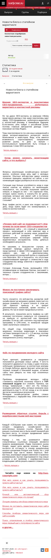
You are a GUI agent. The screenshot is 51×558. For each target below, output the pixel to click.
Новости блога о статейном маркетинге (18, 23)
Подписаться (16, 30)
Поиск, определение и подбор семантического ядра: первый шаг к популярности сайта (25, 521)
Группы (25, 12)
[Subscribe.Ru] (16, 3)
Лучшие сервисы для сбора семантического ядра (25, 501)
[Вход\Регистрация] (43, 3)
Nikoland (19, 552)
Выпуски (8, 12)
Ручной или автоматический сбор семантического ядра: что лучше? (25, 495)
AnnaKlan (11, 57)
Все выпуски (28, 83)
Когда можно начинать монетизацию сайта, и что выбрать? (25, 159)
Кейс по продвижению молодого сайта (23, 353)
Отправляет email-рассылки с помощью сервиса (26, 8)
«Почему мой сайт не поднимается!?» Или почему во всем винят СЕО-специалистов (25, 225)
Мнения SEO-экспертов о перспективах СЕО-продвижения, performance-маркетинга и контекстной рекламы (25, 104)
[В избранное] (7, 543)
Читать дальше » (10, 150)
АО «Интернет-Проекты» (15, 550)
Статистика (9, 65)
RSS (26, 39)
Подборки (42, 12)
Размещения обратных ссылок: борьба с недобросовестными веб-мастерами (25, 414)
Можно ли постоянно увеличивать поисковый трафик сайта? (21, 291)
